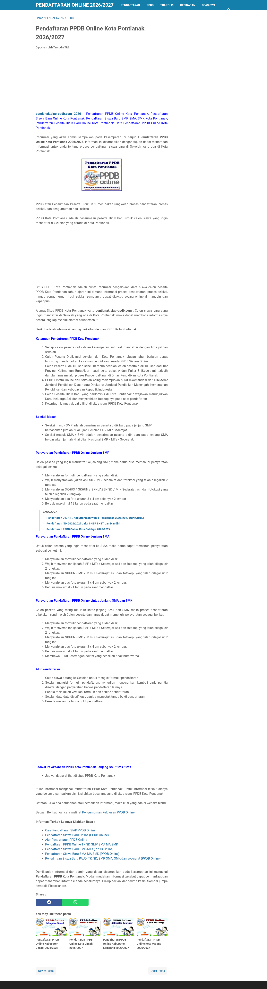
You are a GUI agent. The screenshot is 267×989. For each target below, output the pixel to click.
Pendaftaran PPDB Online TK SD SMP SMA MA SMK (81, 844)
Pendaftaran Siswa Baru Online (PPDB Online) (77, 835)
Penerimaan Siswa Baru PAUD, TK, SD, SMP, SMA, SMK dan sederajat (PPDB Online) (103, 858)
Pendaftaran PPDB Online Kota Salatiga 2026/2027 (78, 529)
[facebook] (49, 902)
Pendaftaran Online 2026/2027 (75, 5)
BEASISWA (208, 5)
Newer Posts (46, 970)
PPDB (150, 5)
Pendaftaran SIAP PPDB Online (73, 830)
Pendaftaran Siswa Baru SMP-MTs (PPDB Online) (79, 849)
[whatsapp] (75, 902)
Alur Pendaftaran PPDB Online (66, 840)
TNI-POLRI (167, 5)
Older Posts (158, 970)
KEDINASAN (187, 5)
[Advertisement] (102, 81)
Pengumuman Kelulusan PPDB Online (108, 812)
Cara (48, 830)
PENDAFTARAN (130, 5)
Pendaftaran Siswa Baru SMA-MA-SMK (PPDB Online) (82, 854)
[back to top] (259, 980)
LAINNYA (44, 15)
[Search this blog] (229, 10)
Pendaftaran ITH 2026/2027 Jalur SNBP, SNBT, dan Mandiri (83, 523)
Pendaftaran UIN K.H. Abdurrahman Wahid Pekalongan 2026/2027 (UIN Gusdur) (96, 517)
